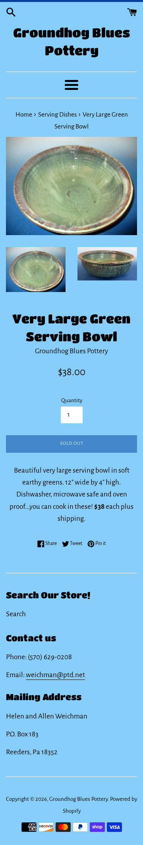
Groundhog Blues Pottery (71, 41)
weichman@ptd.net (55, 675)
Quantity (71, 400)
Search (16, 614)
